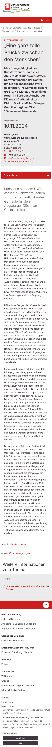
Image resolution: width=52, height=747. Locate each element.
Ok (20, 743)
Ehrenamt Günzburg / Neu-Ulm (17, 652)
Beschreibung (10, 175)
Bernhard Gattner (19, 544)
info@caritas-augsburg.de (20, 158)
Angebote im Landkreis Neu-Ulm (18, 628)
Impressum (7, 702)
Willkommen (7, 676)
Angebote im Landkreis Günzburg (18, 623)
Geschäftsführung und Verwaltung (18, 685)
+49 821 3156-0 (15, 151)
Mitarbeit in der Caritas (13, 690)
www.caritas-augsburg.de (20, 161)
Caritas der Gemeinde (12, 640)
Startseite (17, 28)
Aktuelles (27, 28)
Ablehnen (20, 738)
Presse (37, 28)
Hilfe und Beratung (11, 619)
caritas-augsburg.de (21, 553)
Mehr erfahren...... (11, 733)
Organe (5, 680)
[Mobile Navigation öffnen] (47, 20)
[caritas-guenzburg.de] (26, 8)
